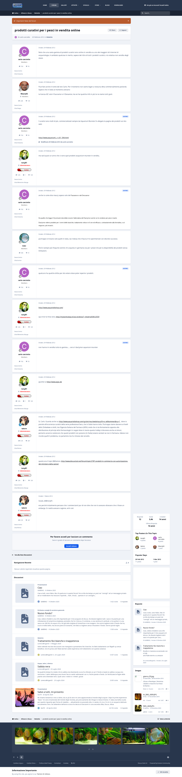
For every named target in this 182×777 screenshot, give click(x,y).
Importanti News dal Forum (26, 21)
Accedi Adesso (71, 546)
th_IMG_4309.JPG (150, 694)
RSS (73, 763)
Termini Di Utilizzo (43, 774)
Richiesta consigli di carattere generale (51, 610)
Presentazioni (42, 585)
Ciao (40, 587)
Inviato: (158, 622)
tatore (143, 546)
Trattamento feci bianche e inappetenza (58, 640)
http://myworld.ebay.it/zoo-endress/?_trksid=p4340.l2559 (77, 317)
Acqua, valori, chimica (45, 663)
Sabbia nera (44, 666)
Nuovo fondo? (45, 613)
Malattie (49, 37)
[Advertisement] (151, 583)
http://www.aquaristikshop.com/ (51, 308)
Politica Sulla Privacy (45, 763)
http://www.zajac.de (54, 382)
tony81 (143, 538)
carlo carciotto (161, 538)
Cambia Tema (31, 763)
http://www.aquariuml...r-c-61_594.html (54, 138)
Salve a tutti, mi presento (51, 691)
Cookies (65, 763)
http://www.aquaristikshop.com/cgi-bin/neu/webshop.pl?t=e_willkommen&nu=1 (89, 421)
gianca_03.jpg (148, 676)
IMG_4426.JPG (148, 706)
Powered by (160, 763)
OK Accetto (164, 772)
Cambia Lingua (18, 763)
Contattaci (57, 763)
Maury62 (161, 546)
